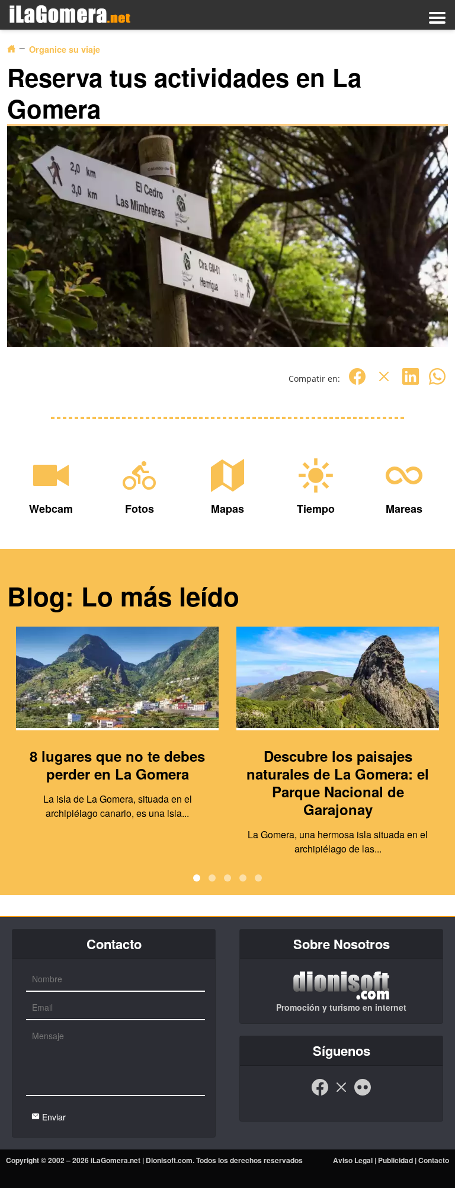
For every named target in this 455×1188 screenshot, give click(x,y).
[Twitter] (383, 382)
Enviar (53, 1117)
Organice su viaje (64, 49)
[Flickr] (362, 1093)
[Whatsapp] (437, 382)
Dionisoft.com (169, 1160)
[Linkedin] (410, 382)
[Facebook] (357, 382)
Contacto (433, 1160)
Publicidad (395, 1160)
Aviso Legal (353, 1160)
